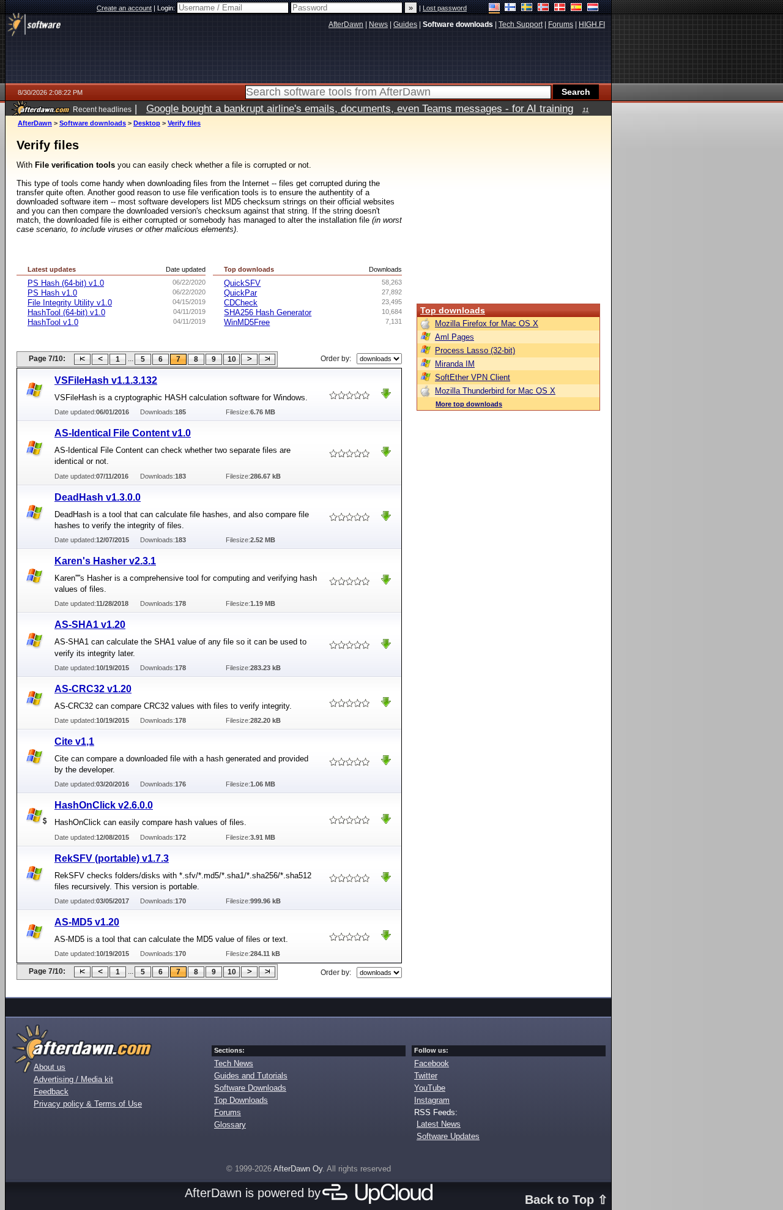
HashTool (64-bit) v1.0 (66, 312)
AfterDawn (35, 123)
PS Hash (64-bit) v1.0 (66, 283)
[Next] (249, 359)
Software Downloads (250, 1087)
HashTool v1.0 (53, 322)
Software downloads (92, 123)
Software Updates (448, 1136)
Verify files (184, 123)
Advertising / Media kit (73, 1079)
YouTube (429, 1087)
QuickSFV (242, 283)
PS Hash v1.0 (52, 292)
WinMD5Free (247, 322)
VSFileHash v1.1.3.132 (105, 380)
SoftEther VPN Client (472, 377)
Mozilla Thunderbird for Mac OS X (495, 390)
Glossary (230, 1124)
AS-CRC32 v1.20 (93, 689)
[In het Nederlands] (593, 8)
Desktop (146, 123)
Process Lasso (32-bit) (475, 350)
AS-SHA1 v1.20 (89, 624)
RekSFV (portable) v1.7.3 (111, 858)
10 (232, 359)
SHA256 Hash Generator (267, 312)
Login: (167, 8)
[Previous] (100, 359)
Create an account (124, 8)
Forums (227, 1112)
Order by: (336, 358)
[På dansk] (560, 8)
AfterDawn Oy (297, 1168)
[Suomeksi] (510, 8)
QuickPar (240, 292)
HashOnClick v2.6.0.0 (103, 805)
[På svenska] (527, 8)
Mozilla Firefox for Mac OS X (486, 323)
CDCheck (241, 302)
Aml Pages (454, 337)
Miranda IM (455, 363)
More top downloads (469, 404)
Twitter (425, 1075)
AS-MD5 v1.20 (86, 922)
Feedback (51, 1091)
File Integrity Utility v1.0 (70, 302)
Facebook (431, 1063)
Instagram (432, 1100)
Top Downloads (241, 1100)
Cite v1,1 (74, 741)
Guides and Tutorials (251, 1075)
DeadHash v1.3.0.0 (97, 497)
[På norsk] (543, 8)
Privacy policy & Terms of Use (88, 1103)
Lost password (445, 8)
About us (49, 1067)
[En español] (576, 8)
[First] (82, 359)
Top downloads (452, 310)
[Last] (267, 359)
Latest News (439, 1124)
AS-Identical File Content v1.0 (122, 433)
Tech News (233, 1063)
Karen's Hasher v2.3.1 (105, 561)
